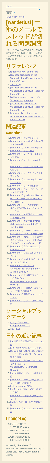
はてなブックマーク (19, 322)
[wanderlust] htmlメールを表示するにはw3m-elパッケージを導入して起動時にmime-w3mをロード (26, 240)
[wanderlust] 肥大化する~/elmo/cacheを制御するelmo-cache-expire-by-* (25, 268)
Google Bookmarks (20, 325)
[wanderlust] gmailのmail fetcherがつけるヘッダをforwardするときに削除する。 (26, 198)
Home (9, 6)
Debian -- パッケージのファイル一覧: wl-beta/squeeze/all (26, 99)
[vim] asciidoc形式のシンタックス (26, 347)
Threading (15, 84)
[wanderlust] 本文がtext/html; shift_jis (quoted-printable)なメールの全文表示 (26, 224)
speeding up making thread (24, 71)
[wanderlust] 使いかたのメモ (24, 137)
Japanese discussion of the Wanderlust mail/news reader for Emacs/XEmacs (27, 78)
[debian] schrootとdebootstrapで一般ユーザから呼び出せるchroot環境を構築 (27, 354)
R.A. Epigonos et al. (15, 16)
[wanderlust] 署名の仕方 (22, 150)
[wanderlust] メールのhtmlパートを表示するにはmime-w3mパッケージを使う (26, 208)
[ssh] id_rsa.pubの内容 (21, 386)
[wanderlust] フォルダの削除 (24, 185)
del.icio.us (15, 328)
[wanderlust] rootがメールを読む (26, 147)
